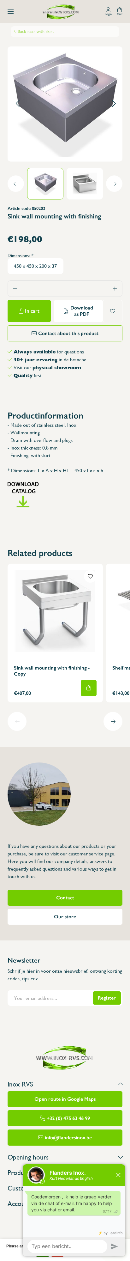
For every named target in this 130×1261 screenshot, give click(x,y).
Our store (65, 917)
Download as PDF (81, 311)
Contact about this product (68, 333)
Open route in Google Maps (65, 1099)
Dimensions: (20, 255)
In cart (32, 311)
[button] (17, 103)
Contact (65, 898)
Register (107, 998)
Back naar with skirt (36, 31)
